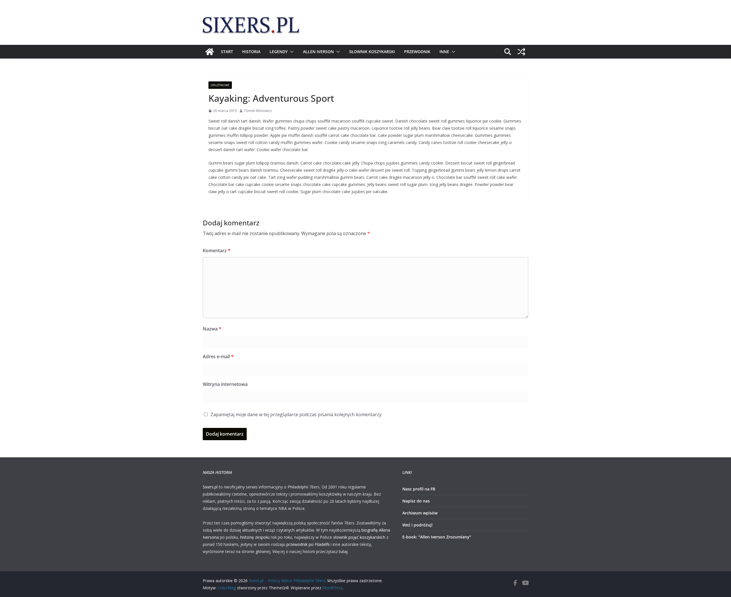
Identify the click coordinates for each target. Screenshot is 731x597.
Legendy (279, 51)
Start (227, 51)
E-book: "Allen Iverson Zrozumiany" (436, 537)
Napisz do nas (416, 501)
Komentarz (216, 250)
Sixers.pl (210, 487)
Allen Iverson (318, 51)
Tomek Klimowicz (258, 110)
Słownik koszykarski (372, 51)
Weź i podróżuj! (417, 525)
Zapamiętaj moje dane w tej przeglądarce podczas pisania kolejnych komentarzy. (296, 414)
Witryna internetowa (225, 384)
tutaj (343, 551)
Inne (444, 51)
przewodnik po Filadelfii (308, 544)
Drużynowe (220, 85)
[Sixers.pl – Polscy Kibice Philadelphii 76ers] (209, 52)
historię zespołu (255, 537)
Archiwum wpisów (419, 513)
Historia (251, 51)
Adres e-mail (218, 356)
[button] (291, 52)
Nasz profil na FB (418, 489)
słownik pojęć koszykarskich (359, 537)
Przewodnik (417, 51)
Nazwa (212, 329)
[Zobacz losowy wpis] (521, 52)
